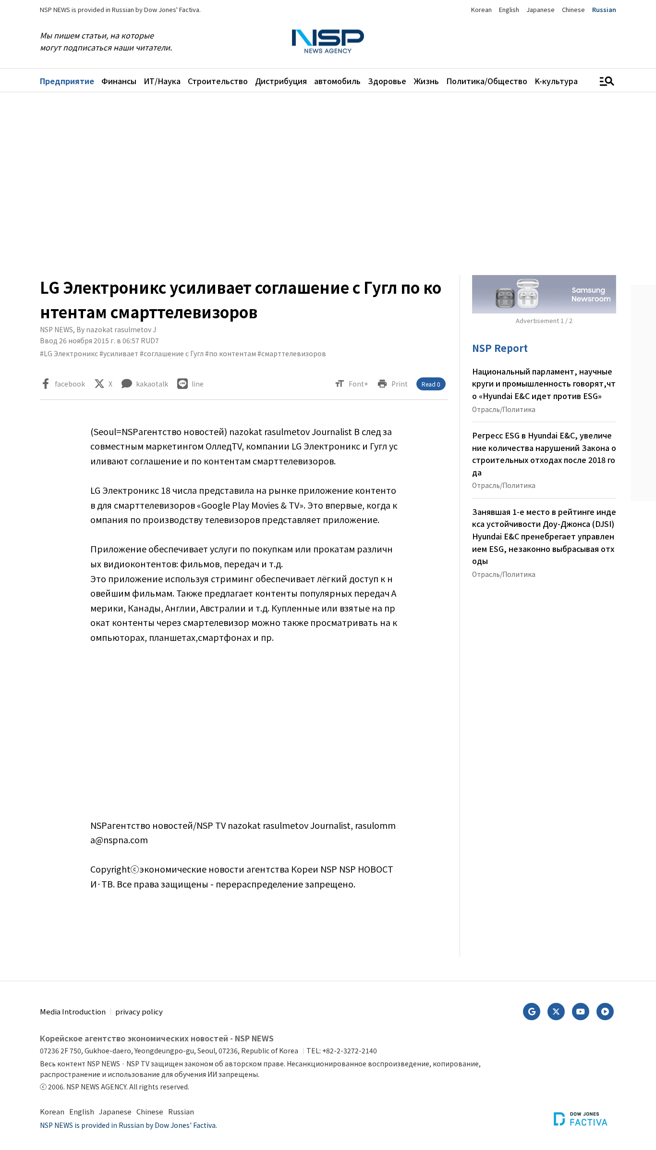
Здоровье (387, 81)
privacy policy (139, 1011)
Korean (481, 9)
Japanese (540, 9)
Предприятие (67, 81)
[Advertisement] (328, 183)
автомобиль (337, 81)
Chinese (573, 9)
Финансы (118, 81)
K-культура (556, 81)
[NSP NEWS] (328, 41)
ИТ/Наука (162, 81)
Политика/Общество (486, 81)
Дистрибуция (281, 81)
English (509, 9)
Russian (604, 9)
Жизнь (426, 81)
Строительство (218, 81)
